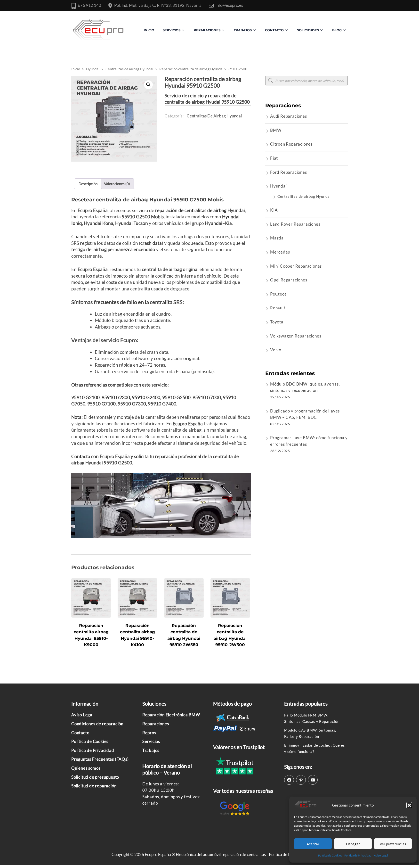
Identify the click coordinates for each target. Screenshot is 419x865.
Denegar (353, 844)
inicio (149, 30)
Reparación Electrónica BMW (171, 714)
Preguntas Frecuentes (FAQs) (100, 759)
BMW (275, 130)
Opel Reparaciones (288, 279)
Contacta (80, 456)
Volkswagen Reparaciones (295, 335)
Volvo (275, 349)
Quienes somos (85, 768)
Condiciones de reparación (97, 723)
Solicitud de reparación (93, 785)
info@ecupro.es (229, 5)
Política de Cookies (330, 855)
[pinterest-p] (301, 780)
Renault (277, 307)
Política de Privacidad (357, 855)
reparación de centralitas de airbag (190, 210)
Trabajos (243, 30)
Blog (337, 30)
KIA (274, 210)
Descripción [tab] (88, 183)
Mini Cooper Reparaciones (296, 266)
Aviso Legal (381, 855)
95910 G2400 (146, 397)
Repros (149, 732)
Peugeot (278, 294)
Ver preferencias (393, 844)
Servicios (171, 30)
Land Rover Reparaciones (295, 224)
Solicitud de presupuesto (95, 777)
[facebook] (289, 780)
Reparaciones (207, 30)
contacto (274, 30)
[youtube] (313, 780)
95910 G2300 (116, 397)
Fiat (274, 158)
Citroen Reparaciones (291, 144)
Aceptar (312, 844)
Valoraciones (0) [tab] (117, 183)
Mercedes (280, 252)
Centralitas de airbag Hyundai (214, 115)
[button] (409, 805)
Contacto (80, 732)
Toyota (276, 321)
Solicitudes (308, 30)
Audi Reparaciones (288, 116)
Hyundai (278, 186)
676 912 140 (89, 5)
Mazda (277, 237)
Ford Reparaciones (288, 172)
